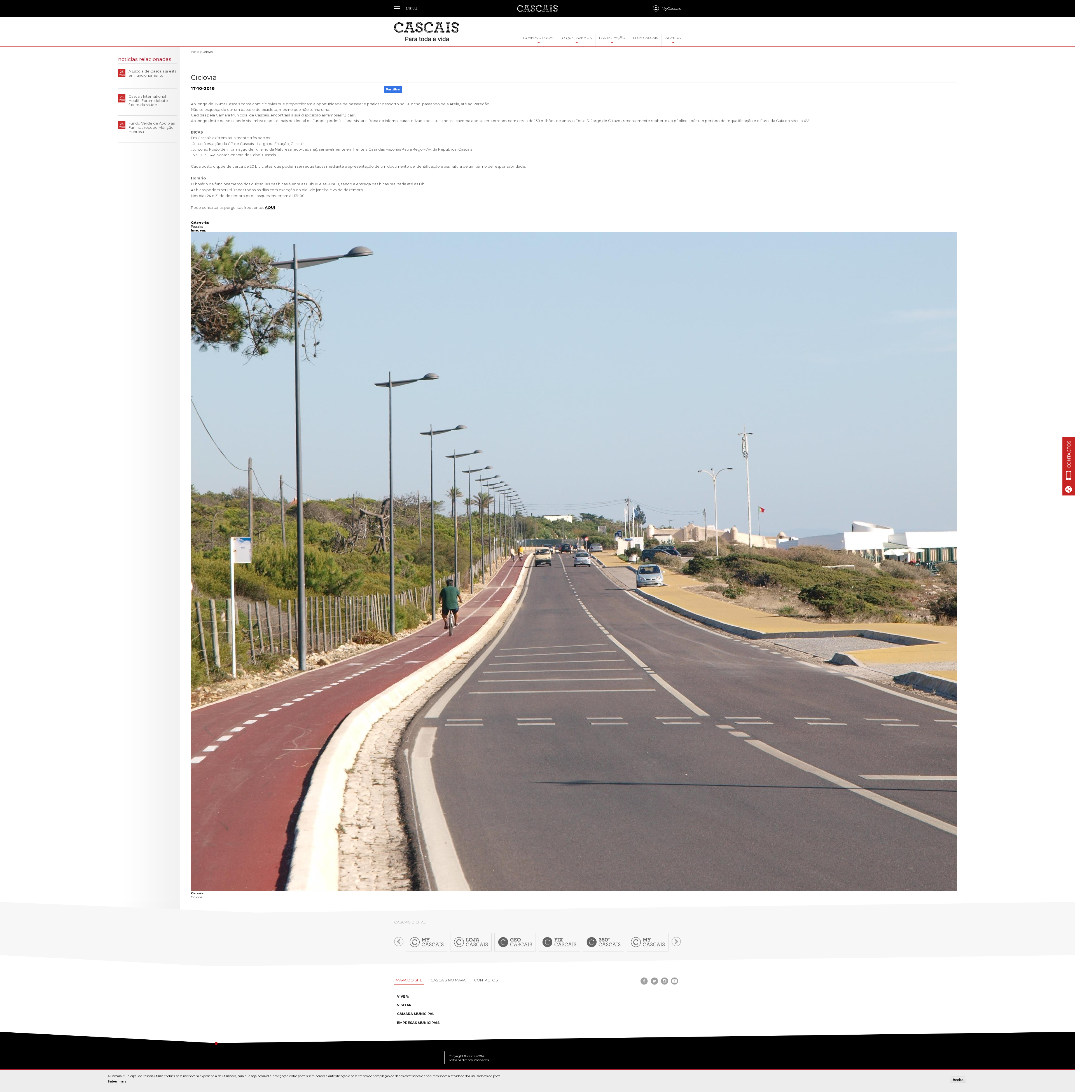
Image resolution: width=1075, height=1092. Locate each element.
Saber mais (117, 1081)
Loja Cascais (645, 38)
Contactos (486, 980)
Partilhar (393, 89)
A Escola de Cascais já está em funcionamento (152, 73)
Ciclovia (196, 897)
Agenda (673, 38)
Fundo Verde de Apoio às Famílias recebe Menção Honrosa (151, 127)
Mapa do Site (409, 980)
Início (195, 52)
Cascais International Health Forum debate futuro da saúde (148, 100)
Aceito (958, 1080)
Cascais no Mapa (448, 980)
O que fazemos (577, 38)
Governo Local (538, 38)
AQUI (270, 207)
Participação (612, 38)
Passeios (197, 226)
